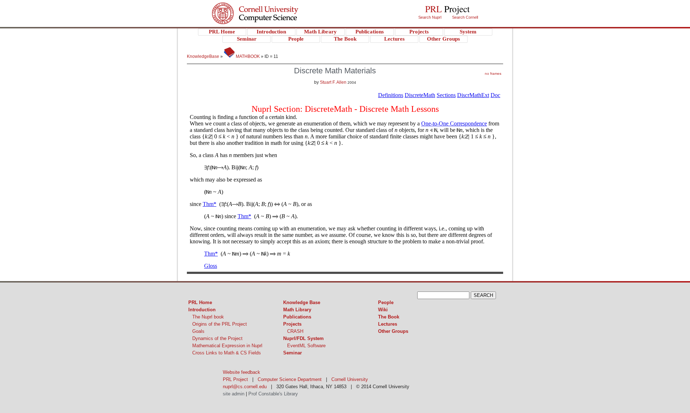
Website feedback (241, 372)
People (386, 302)
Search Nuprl (429, 17)
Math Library (297, 309)
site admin (233, 393)
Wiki (383, 309)
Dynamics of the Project (217, 338)
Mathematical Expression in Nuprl (227, 345)
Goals (198, 331)
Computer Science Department (290, 379)
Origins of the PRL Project (219, 324)
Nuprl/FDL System (303, 338)
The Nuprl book (208, 317)
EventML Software (306, 345)
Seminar (292, 352)
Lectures (387, 324)
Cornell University (269, 7)
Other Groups (393, 331)
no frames (493, 73)
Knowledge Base (301, 302)
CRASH (295, 331)
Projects (292, 324)
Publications (297, 317)
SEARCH (483, 295)
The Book (388, 317)
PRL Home (200, 302)
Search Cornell (465, 17)
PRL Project (269, 20)
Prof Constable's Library (273, 393)
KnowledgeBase (203, 56)
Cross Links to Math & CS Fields (226, 352)
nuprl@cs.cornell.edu (245, 386)
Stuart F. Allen (333, 82)
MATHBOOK (247, 56)
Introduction (202, 309)
